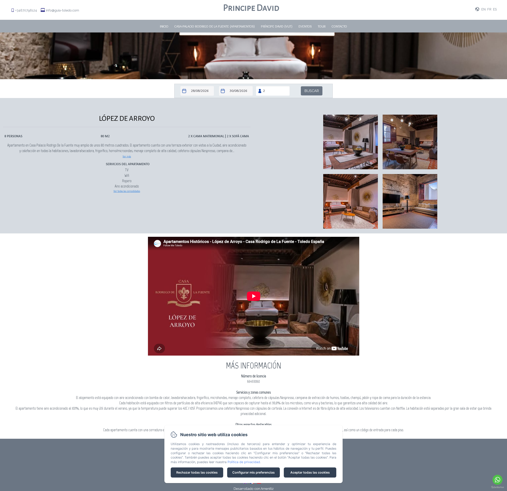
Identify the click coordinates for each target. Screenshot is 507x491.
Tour (322, 26)
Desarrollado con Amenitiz (253, 489)
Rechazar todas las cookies (197, 472)
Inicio (164, 26)
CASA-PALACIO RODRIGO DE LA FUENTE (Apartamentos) (214, 26)
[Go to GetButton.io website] (497, 487)
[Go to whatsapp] (497, 480)
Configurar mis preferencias (253, 472)
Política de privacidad (244, 462)
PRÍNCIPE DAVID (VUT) (277, 26)
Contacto (339, 26)
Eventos (305, 26)
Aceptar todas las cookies (310, 472)
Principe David (251, 7)
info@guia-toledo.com (62, 10)
